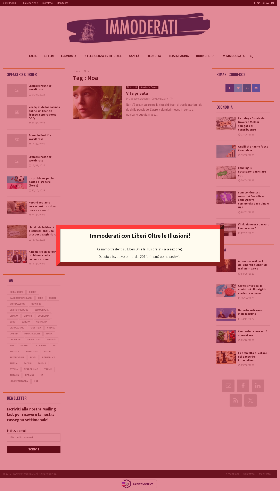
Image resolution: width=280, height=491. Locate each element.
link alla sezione (170, 249)
